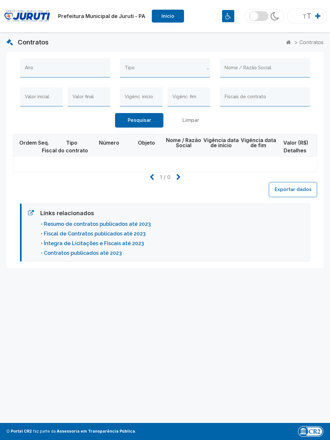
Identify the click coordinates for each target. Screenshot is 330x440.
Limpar (190, 120)
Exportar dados (293, 189)
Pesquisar (139, 120)
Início (167, 16)
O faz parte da (70, 431)
